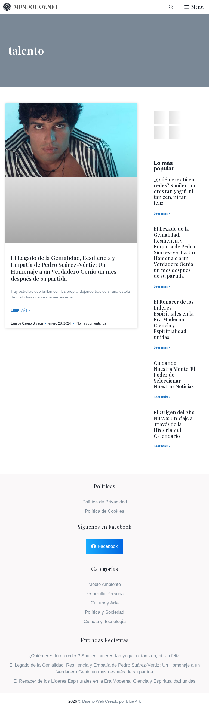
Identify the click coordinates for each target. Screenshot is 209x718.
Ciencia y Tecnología (105, 621)
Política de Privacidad (104, 502)
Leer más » (20, 311)
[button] (160, 117)
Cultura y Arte (105, 603)
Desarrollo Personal (104, 593)
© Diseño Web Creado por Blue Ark (109, 701)
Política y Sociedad (104, 612)
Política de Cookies (104, 511)
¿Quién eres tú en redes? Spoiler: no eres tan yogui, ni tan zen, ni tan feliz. (174, 191)
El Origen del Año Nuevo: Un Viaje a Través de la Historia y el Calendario (174, 424)
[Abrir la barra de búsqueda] (171, 7)
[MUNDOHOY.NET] (7, 7)
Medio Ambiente (104, 584)
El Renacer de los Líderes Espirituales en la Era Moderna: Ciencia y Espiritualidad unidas (174, 319)
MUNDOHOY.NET (36, 6)
